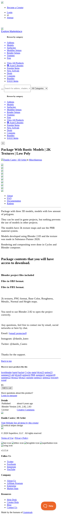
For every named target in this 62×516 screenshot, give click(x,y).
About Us (11, 481)
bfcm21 (22, 377)
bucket (21, 372)
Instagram (11, 467)
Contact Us (12, 507)
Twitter (10, 461)
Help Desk (12, 499)
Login (9, 12)
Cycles (28, 372)
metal (34, 372)
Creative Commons (25, 410)
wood (3, 380)
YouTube (11, 469)
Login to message (9, 395)
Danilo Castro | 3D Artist (15, 160)
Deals (9, 73)
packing (29, 377)
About (10, 196)
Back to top (6, 361)
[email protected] (18, 333)
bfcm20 (18, 375)
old (12, 375)
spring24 (26, 375)
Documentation (14, 201)
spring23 (48, 372)
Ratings (10, 203)
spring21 (38, 377)
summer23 (6, 375)
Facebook (11, 464)
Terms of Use (7, 438)
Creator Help (13, 502)
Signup (10, 17)
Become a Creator (15, 7)
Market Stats (12, 488)
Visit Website (7, 423)
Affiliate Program (15, 483)
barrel (15, 372)
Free (9, 58)
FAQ (9, 198)
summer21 (40, 375)
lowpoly (55, 377)
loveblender (6, 372)
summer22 (6, 377)
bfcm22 (14, 377)
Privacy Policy (21, 438)
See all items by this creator (26, 423)
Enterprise (11, 486)
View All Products (15, 63)
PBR (33, 375)
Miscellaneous (35, 160)
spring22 (46, 377)
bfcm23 (40, 372)
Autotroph (27, 512)
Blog (9, 505)
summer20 (50, 375)
